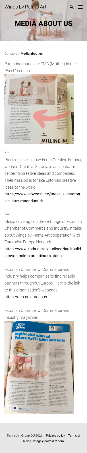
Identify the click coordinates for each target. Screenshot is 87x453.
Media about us (32, 53)
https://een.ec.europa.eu (26, 296)
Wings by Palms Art (25, 7)
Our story (10, 53)
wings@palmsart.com (48, 441)
